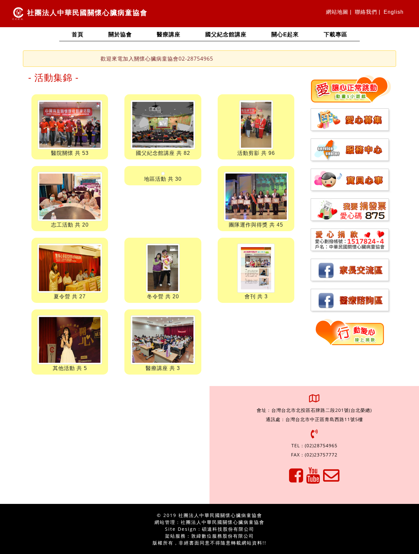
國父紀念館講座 (225, 34)
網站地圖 (337, 12)
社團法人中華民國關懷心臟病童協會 (86, 13)
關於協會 (120, 34)
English (394, 12)
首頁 (84, 34)
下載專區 (335, 34)
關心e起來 (285, 34)
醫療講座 (168, 34)
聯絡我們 (366, 12)
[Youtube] (313, 479)
